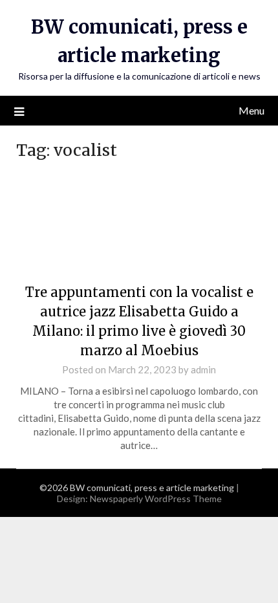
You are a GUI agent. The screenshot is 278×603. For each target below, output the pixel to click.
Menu (251, 110)
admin (203, 369)
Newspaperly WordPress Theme (156, 498)
